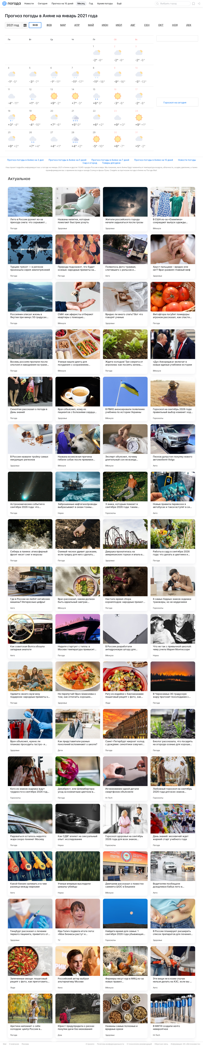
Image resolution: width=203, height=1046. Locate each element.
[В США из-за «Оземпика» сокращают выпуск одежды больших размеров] (173, 209)
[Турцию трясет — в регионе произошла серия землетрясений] (30, 256)
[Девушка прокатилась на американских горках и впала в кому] (125, 541)
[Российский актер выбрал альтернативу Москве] (77, 968)
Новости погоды (187, 160)
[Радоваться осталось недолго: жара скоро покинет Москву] (30, 826)
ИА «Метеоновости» (191, 1044)
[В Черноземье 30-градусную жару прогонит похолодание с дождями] (173, 683)
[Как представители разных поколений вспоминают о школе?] (77, 731)
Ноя (175, 25)
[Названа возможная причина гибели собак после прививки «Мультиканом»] (77, 446)
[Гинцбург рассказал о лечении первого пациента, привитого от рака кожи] (30, 921)
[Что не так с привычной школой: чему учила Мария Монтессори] (173, 636)
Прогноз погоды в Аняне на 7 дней (110, 160)
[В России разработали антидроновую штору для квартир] (125, 636)
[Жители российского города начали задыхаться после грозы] (125, 209)
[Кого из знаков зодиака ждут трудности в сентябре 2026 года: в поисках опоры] (30, 778)
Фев (49, 25)
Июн (105, 25)
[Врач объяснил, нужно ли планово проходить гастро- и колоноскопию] (30, 731)
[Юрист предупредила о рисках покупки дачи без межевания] (77, 1016)
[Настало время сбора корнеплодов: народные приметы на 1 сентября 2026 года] (125, 589)
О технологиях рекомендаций (139, 1044)
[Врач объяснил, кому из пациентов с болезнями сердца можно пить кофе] (77, 399)
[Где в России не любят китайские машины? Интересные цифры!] (30, 589)
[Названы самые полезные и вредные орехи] (125, 1016)
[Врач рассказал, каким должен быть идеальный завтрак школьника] (77, 589)
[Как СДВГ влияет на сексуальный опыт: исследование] (77, 826)
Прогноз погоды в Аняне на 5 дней (67, 160)
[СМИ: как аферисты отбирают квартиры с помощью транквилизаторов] (77, 304)
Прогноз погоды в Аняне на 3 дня (25, 160)
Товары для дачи (111, 162)
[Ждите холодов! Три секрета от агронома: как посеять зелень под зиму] (125, 351)
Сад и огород (90, 162)
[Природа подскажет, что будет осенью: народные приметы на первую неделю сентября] (77, 256)
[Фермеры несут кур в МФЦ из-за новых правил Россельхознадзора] (125, 968)
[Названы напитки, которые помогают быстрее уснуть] (77, 209)
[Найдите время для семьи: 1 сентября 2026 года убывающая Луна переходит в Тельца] (125, 921)
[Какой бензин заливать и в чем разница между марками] (30, 873)
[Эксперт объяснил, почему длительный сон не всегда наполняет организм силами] (125, 446)
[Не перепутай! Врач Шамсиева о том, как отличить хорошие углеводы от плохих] (77, 683)
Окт (160, 25)
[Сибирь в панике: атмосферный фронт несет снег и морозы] (30, 541)
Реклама (25, 1044)
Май (91, 25)
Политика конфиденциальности (110, 1044)
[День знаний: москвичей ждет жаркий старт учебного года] (173, 826)
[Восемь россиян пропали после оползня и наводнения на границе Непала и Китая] (30, 351)
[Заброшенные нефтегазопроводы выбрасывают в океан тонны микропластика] (77, 494)
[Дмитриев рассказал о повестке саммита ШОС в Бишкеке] (125, 873)
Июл (119, 25)
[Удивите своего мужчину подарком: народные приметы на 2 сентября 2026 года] (30, 683)
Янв (35, 25)
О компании (14, 1044)
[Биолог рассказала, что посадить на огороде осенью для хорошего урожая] (173, 731)
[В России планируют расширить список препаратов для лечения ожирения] (173, 921)
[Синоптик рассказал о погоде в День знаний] (30, 399)
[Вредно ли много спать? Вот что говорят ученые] (125, 304)
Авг (132, 25)
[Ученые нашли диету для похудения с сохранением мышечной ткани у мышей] (77, 351)
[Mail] (4, 3)
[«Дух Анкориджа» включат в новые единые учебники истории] (173, 351)
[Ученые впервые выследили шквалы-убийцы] (77, 873)
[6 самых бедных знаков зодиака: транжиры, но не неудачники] (173, 589)
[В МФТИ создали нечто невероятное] (173, 1016)
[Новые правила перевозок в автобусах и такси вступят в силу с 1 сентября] (173, 494)
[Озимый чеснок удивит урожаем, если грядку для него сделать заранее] (77, 541)
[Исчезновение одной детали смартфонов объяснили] (125, 778)
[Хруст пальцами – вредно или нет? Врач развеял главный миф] (173, 256)
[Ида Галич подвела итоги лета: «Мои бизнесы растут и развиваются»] (77, 921)
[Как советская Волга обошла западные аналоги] (30, 636)
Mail (4, 1044)
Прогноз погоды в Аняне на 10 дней (153, 160)
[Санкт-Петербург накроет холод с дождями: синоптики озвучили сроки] (125, 731)
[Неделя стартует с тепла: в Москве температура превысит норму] (77, 636)
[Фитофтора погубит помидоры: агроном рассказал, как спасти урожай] (173, 304)
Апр (77, 25)
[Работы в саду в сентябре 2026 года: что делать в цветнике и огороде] (173, 541)
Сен (147, 25)
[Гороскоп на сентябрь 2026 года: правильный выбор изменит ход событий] (173, 399)
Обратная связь (161, 1044)
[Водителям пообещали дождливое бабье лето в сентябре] (173, 873)
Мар (63, 25)
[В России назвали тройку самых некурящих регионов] (30, 446)
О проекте (90, 1044)
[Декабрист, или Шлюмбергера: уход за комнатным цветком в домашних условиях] (77, 778)
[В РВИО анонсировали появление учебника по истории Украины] (125, 399)
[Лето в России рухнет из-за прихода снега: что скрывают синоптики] (30, 209)
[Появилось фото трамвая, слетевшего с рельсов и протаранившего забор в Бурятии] (125, 256)
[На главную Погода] (14, 3)
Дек (188, 25)
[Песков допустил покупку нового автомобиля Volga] (173, 446)
